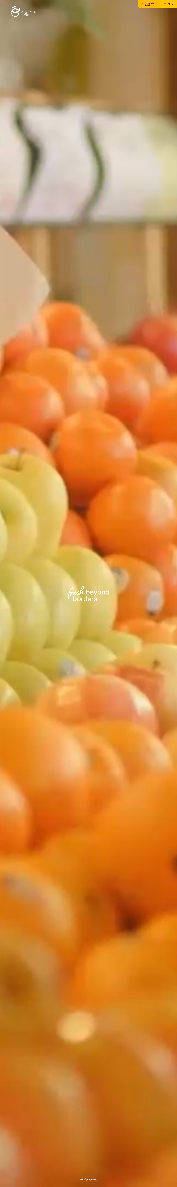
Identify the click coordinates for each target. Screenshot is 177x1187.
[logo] (23, 11)
